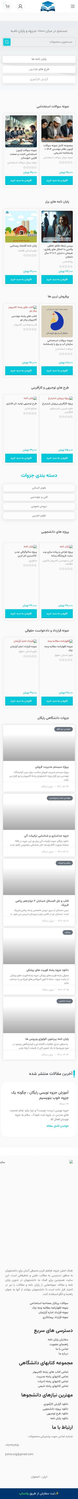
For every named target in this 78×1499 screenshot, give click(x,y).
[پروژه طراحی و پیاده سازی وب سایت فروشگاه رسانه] (57, 547)
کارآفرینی (68, 412)
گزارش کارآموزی (39, 79)
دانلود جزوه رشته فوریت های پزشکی (47, 970)
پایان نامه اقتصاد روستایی (23, 246)
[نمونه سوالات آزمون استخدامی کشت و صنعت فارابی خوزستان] (21, 131)
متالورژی (33, 561)
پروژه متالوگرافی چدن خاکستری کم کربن (26, 554)
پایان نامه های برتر (57, 201)
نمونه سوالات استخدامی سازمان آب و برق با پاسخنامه (58, 343)
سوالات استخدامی (52, 158)
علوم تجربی (67, 408)
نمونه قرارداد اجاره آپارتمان (23, 647)
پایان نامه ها (39, 59)
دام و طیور (55, 408)
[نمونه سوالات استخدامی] (73, 106)
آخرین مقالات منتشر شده (50, 1074)
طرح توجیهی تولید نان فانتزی (21, 404)
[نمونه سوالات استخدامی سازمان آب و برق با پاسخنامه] (57, 322)
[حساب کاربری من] (20, 6)
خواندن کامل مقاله (58, 1126)
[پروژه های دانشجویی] (73, 532)
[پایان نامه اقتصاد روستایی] (21, 227)
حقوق (57, 655)
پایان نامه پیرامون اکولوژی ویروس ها (47, 1039)
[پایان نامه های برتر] (73, 202)
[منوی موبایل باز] (73, 6)
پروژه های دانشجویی (55, 532)
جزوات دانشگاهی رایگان (53, 718)
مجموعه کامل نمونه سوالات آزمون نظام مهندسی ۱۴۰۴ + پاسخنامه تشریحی (58, 149)
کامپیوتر (18, 325)
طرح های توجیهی (39, 69)
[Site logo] (47, 6)
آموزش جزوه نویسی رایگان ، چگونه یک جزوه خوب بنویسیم (40, 1095)
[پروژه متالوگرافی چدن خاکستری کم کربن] (21, 547)
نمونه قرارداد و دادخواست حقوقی (47, 630)
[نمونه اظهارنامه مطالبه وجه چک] (57, 641)
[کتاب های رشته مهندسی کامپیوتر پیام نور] (21, 309)
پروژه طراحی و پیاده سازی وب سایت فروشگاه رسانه (58, 554)
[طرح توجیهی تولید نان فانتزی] (21, 399)
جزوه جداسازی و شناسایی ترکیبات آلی (46, 836)
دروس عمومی (39, 506)
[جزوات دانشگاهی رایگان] (73, 718)
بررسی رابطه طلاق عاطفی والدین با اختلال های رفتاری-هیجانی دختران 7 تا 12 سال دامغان (58, 251)
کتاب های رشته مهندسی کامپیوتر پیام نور (24, 318)
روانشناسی (68, 262)
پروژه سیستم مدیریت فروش (52, 767)
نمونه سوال (67, 158)
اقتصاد (21, 251)
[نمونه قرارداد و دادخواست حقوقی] (73, 631)
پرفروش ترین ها (58, 296)
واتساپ (24, 1493)
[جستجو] (7, 42)
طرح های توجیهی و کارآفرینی (50, 387)
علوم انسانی (31, 251)
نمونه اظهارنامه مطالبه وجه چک (58, 649)
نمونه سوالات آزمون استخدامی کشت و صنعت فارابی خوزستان (23, 154)
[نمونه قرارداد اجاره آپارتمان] (21, 641)
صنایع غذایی (31, 408)
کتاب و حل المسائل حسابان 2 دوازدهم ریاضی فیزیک (42, 903)
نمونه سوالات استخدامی (53, 106)
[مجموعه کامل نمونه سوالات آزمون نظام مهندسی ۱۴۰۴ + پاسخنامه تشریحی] (57, 128)
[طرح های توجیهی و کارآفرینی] (73, 388)
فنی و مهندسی (30, 325)
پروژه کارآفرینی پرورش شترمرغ (57, 404)
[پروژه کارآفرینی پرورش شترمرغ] (57, 399)
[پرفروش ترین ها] (73, 296)
